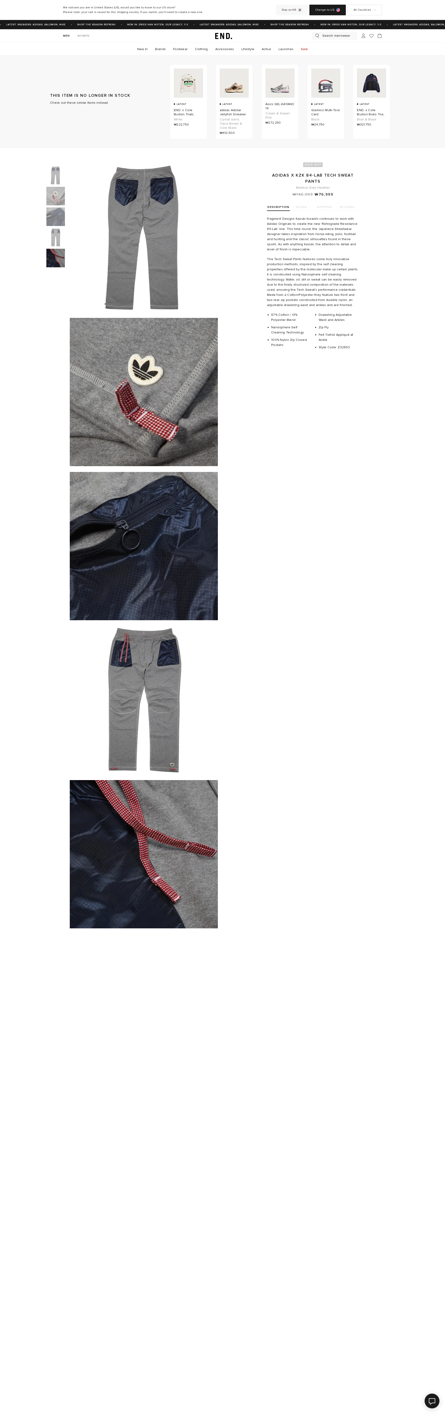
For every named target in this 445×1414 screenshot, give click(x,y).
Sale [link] (304, 49)
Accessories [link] (224, 49)
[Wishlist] (371, 36)
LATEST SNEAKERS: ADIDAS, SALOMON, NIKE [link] (220, 24)
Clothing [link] (201, 49)
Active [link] (266, 49)
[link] (222, 36)
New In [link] (142, 49)
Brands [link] (160, 49)
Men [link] (66, 36)
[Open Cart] (379, 35)
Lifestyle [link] (248, 49)
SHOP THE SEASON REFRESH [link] (87, 24)
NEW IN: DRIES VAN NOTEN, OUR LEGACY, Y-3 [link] (148, 24)
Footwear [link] (180, 49)
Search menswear (336, 36)
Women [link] (83, 36)
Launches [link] (286, 49)
